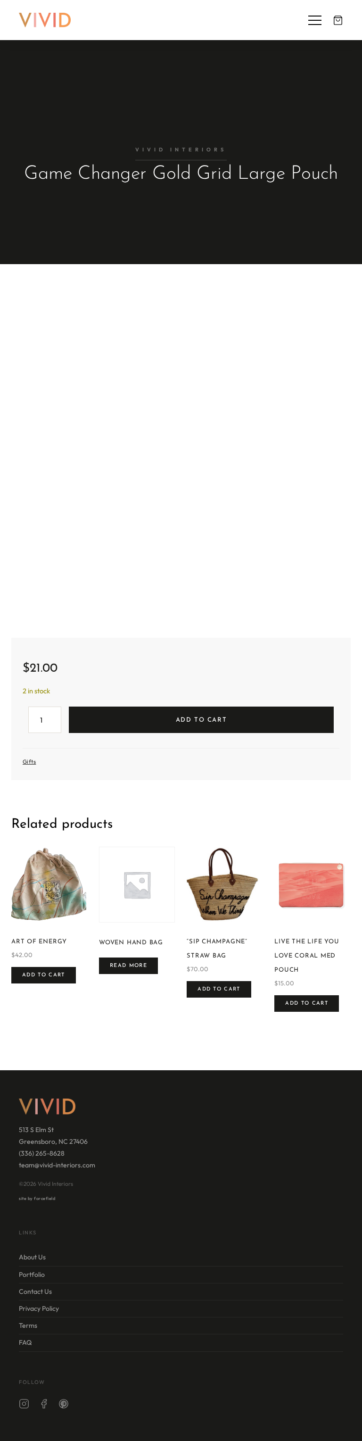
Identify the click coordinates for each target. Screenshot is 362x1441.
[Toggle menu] (314, 20)
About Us (32, 1257)
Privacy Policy (39, 1308)
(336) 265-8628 (42, 1153)
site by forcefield (37, 1198)
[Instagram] (24, 1406)
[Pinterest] (63, 1406)
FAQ (25, 1343)
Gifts (29, 761)
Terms (28, 1325)
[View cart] (338, 20)
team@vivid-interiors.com (57, 1165)
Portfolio (32, 1274)
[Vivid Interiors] (45, 20)
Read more (128, 965)
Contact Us (35, 1291)
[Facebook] (44, 1406)
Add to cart (201, 720)
